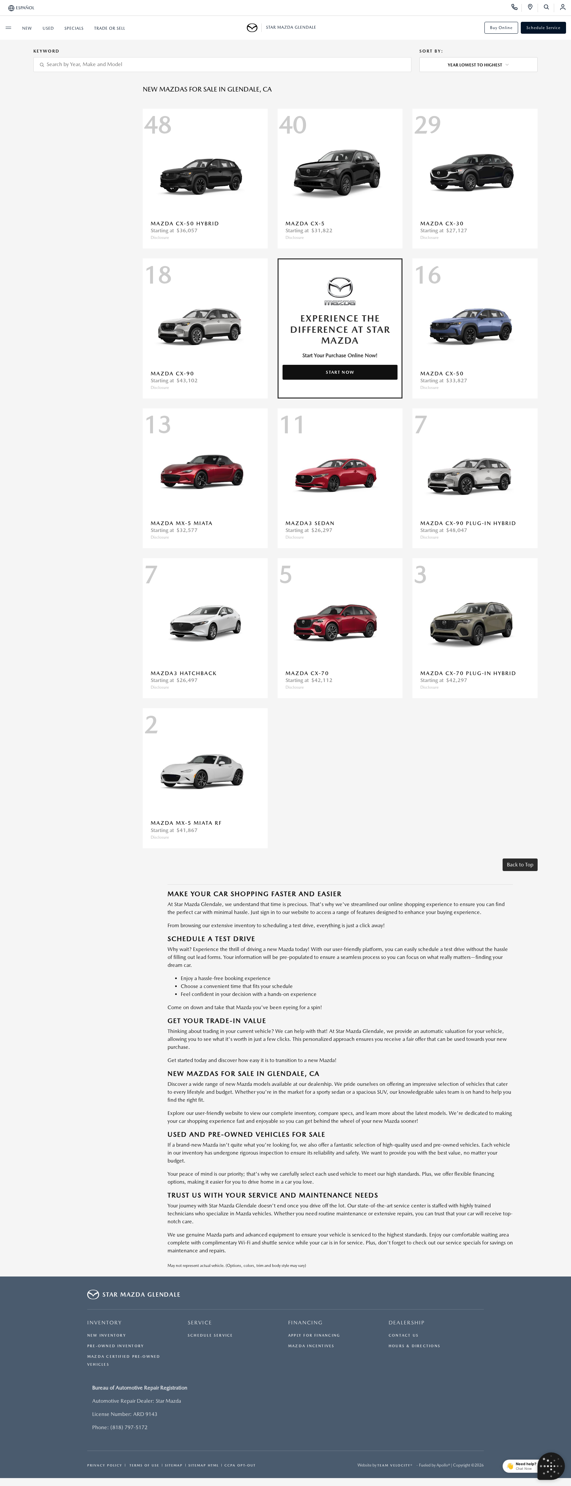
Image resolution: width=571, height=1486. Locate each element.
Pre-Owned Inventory (115, 1346)
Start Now (340, 372)
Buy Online (501, 27)
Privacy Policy (104, 1465)
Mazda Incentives (311, 1346)
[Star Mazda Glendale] (254, 27)
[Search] (548, 8)
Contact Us (404, 1335)
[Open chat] (551, 1466)
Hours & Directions (414, 1346)
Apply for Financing (314, 1335)
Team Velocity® (395, 1465)
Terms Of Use (143, 1465)
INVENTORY (104, 1322)
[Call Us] (517, 8)
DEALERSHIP (407, 1322)
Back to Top (520, 864)
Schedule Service (543, 27)
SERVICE (200, 1322)
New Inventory (106, 1335)
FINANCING (305, 1322)
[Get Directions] (532, 8)
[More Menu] (8, 27)
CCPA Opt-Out (240, 1465)
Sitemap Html (203, 1465)
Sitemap (174, 1465)
